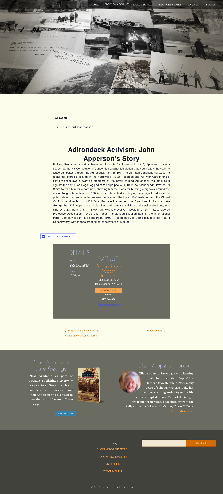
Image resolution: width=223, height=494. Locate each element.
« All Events (60, 117)
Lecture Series (170, 4)
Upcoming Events (112, 456)
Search (201, 442)
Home (94, 4)
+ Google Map (108, 290)
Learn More (66, 413)
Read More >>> (182, 411)
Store (210, 4)
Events (193, 4)
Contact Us (112, 471)
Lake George (142, 4)
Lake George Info (112, 449)
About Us (112, 464)
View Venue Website (108, 304)
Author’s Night (154, 330)
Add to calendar (58, 236)
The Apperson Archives (116, 3)
